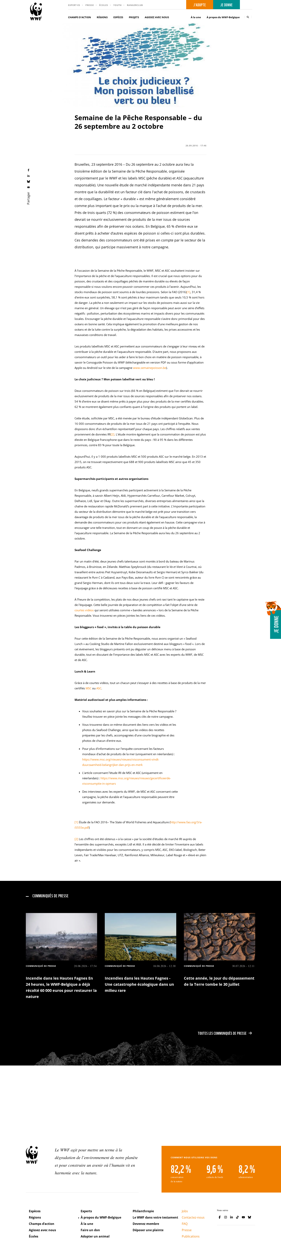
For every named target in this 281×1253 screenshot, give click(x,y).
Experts (86, 1211)
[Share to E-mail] (28, 187)
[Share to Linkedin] (28, 176)
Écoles (103, 5)
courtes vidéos (84, 610)
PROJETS (134, 17)
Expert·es (74, 5)
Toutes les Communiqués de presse (222, 1033)
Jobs (185, 1211)
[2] (112, 434)
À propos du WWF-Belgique (101, 1217)
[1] (188, 292)
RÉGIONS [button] (102, 17)
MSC (88, 688)
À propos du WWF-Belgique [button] (223, 17)
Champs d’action (41, 1224)
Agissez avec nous (42, 1230)
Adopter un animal (95, 1236)
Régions (35, 1217)
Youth (117, 5)
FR (247, 5)
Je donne (226, 4)
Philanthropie (143, 1211)
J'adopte (199, 4)
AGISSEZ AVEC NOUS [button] (157, 17)
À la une (196, 17)
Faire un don (90, 1230)
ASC (98, 688)
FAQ (185, 1224)
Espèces (35, 1211)
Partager (28, 198)
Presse (89, 5)
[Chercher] (248, 17)
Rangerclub (135, 5)
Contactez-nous (193, 1217)
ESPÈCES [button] (118, 17)
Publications (191, 1236)
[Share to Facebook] (28, 170)
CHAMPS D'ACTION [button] (79, 17)
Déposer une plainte (148, 1230)
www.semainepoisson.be (149, 368)
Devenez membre (146, 1224)
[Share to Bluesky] (28, 181)
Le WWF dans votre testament (155, 1217)
